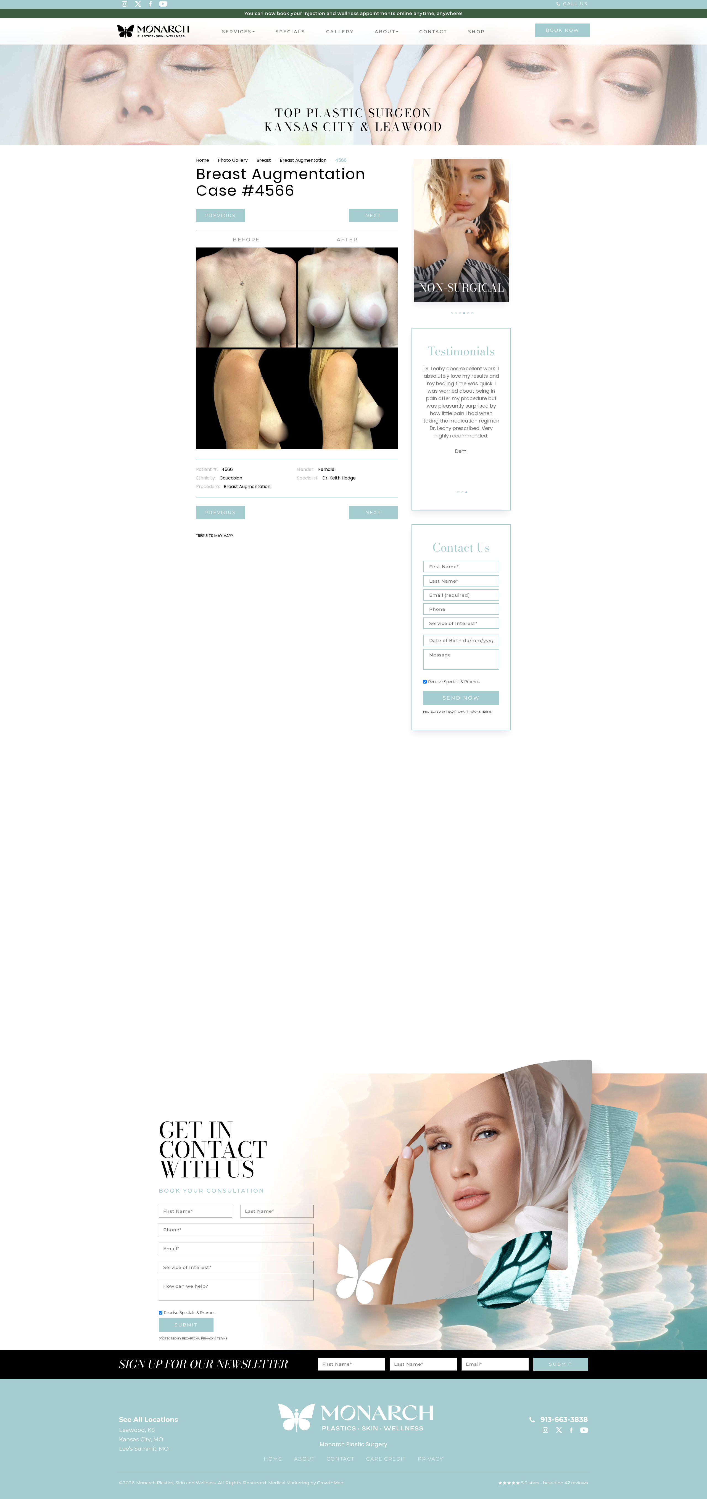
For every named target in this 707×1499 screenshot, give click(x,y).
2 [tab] (456, 313)
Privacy (472, 711)
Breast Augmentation (303, 160)
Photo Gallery (233, 160)
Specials (290, 31)
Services (237, 31)
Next (373, 215)
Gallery (340, 31)
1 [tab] (452, 313)
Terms (486, 711)
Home (202, 160)
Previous (220, 215)
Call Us (575, 3)
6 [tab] (472, 313)
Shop (476, 31)
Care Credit (386, 1459)
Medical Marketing (288, 1482)
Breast (264, 160)
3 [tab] (460, 313)
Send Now (461, 698)
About (385, 31)
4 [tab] (464, 313)
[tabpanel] (461, 230)
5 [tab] (468, 313)
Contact (433, 31)
